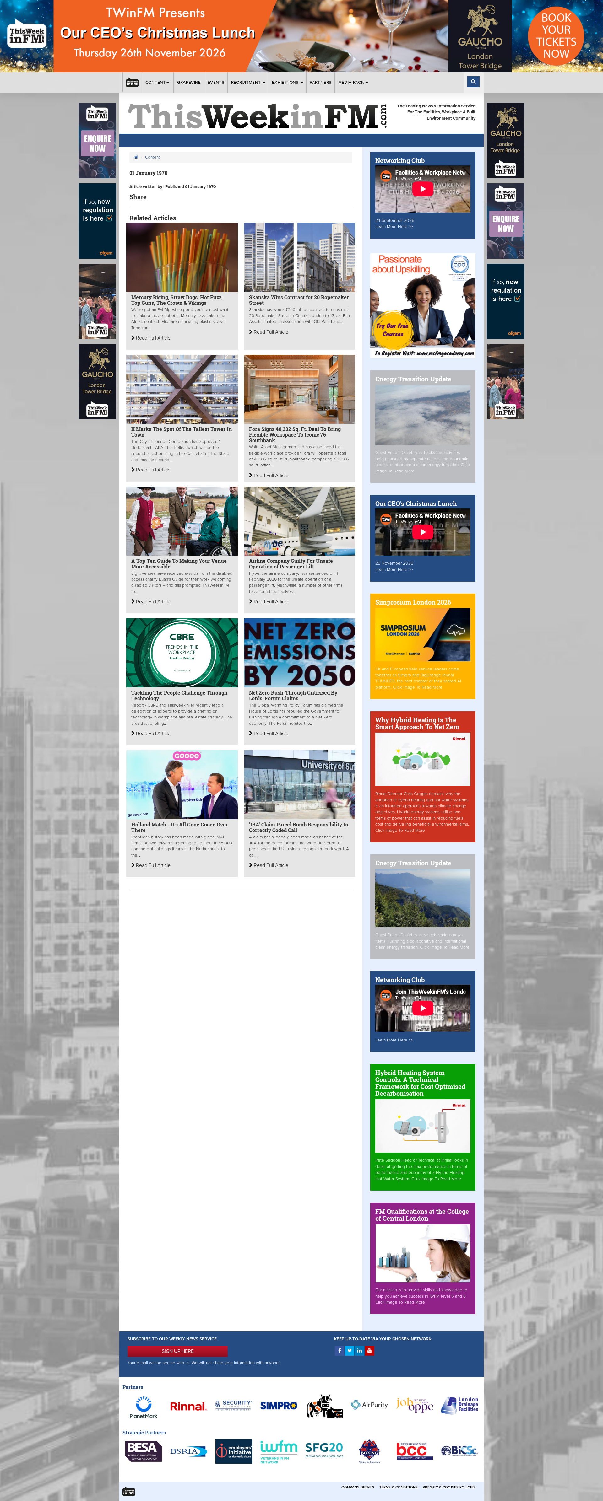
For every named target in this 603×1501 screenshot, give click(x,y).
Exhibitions (286, 82)
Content (155, 82)
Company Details (357, 1487)
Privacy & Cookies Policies (449, 1487)
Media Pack (351, 82)
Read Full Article (153, 338)
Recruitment (246, 82)
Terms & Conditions (398, 1487)
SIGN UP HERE (178, 1351)
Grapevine (189, 82)
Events (216, 82)
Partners (320, 82)
